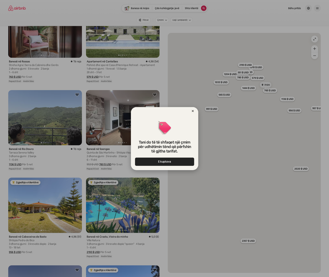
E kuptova (164, 161)
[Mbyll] (192, 111)
